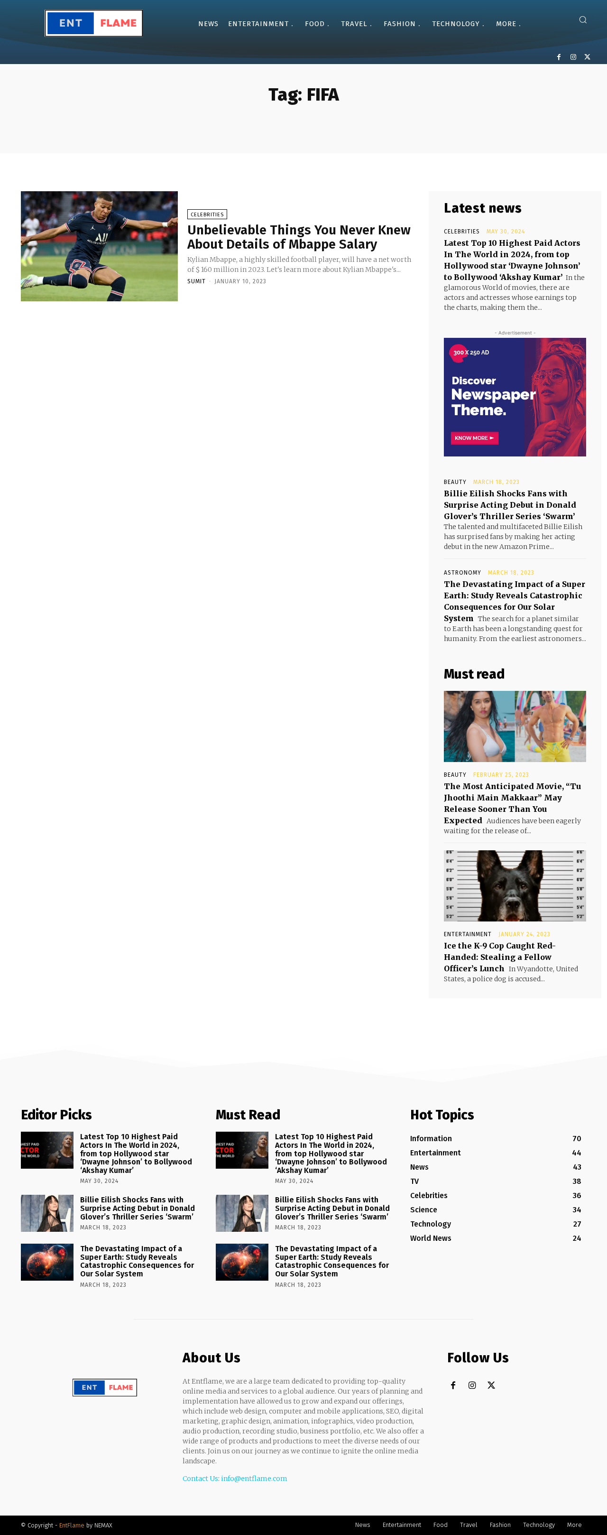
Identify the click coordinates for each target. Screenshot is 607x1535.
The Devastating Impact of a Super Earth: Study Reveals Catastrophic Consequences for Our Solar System (137, 1261)
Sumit (196, 281)
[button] (583, 19)
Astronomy (462, 573)
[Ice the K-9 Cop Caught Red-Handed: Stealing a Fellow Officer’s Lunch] (515, 885)
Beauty (455, 482)
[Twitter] (587, 57)
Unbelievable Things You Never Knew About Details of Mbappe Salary (299, 237)
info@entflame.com (254, 1478)
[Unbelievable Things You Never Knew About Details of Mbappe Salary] (99, 246)
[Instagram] (573, 57)
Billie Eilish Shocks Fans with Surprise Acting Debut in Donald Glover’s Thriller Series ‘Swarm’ (510, 505)
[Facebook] (559, 57)
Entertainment (468, 934)
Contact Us (200, 1478)
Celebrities (207, 215)
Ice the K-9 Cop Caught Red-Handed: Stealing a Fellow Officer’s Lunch (500, 957)
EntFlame (71, 1525)
